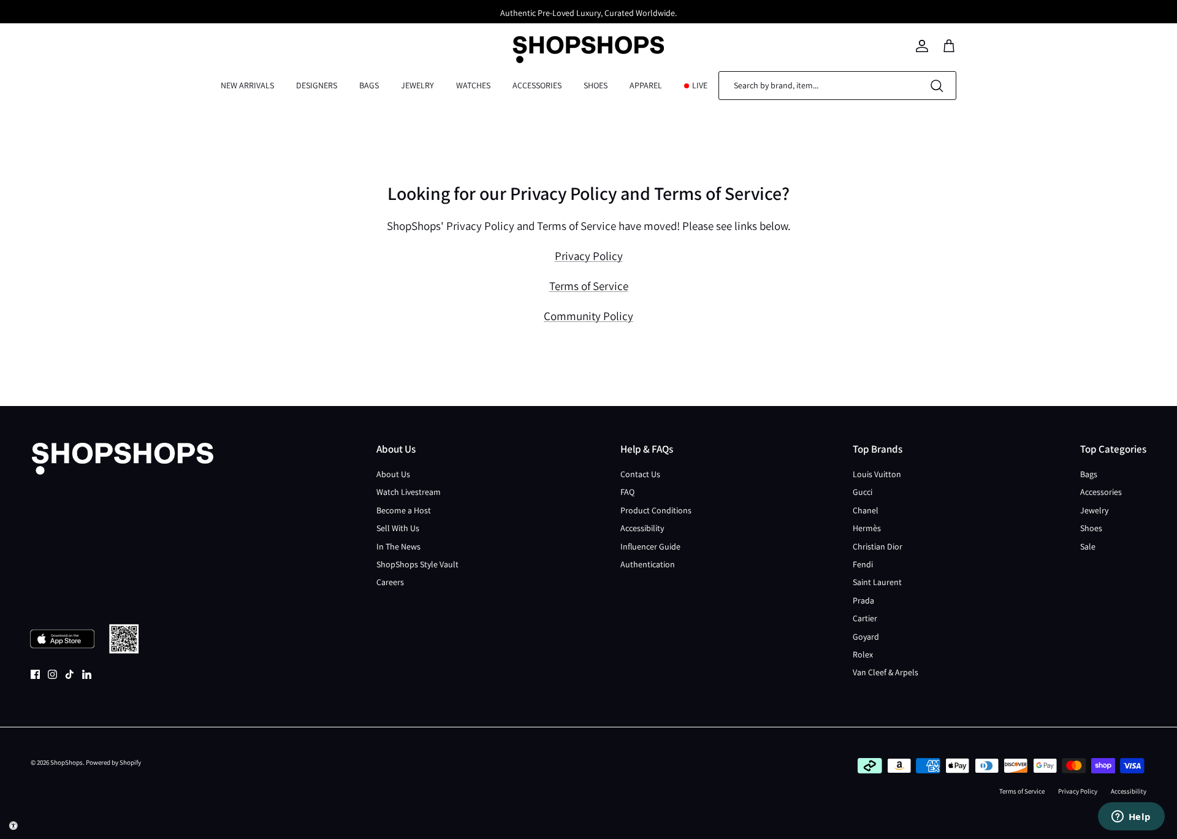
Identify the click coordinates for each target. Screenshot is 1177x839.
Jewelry (1094, 510)
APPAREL (646, 85)
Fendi (863, 564)
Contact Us (640, 474)
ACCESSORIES (537, 85)
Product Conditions (655, 510)
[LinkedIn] (86, 674)
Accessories (1101, 491)
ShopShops (66, 762)
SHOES (596, 85)
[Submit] (936, 85)
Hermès (867, 528)
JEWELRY (417, 85)
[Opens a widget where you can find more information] (1131, 817)
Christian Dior (877, 546)
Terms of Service (588, 285)
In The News (398, 546)
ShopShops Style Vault (417, 564)
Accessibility (642, 528)
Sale (1087, 546)
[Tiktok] (69, 674)
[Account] (922, 46)
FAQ (627, 491)
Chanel (865, 510)
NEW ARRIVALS (247, 85)
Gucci (862, 491)
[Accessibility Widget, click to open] (13, 825)
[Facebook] (35, 674)
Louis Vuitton (877, 474)
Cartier (865, 618)
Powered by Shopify (113, 762)
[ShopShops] (588, 46)
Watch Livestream (408, 491)
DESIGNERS (316, 85)
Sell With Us (397, 528)
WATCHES (473, 85)
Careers (390, 582)
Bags (1088, 474)
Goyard (866, 636)
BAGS (369, 85)
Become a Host (403, 510)
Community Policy (588, 315)
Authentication (647, 564)
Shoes (1091, 528)
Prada (863, 600)
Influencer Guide (650, 546)
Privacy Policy (589, 255)
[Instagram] (52, 674)
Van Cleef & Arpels (885, 672)
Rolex (863, 654)
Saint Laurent (877, 582)
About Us (393, 474)
